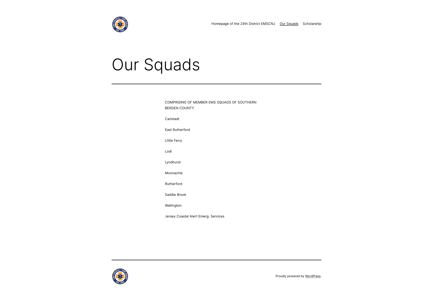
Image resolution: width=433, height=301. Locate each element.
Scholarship (312, 24)
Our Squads (289, 24)
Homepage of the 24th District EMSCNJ (243, 24)
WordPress (313, 276)
